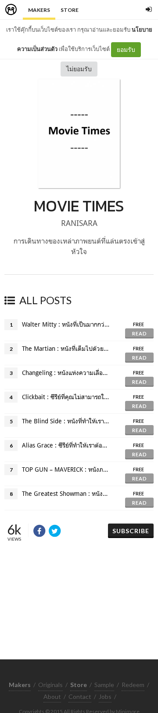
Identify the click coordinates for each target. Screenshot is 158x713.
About (52, 696)
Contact (79, 696)
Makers (39, 10)
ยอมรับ (126, 49)
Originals (50, 684)
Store (70, 10)
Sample (104, 684)
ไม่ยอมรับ (79, 69)
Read (139, 333)
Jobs (105, 696)
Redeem (133, 684)
